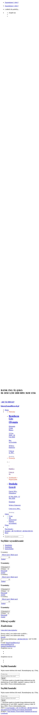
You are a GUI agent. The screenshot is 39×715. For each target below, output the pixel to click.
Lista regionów (12, 630)
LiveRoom (4, 713)
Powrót (3, 637)
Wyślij (3, 678)
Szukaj (3, 559)
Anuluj (3, 572)
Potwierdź (4, 571)
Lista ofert (4, 630)
